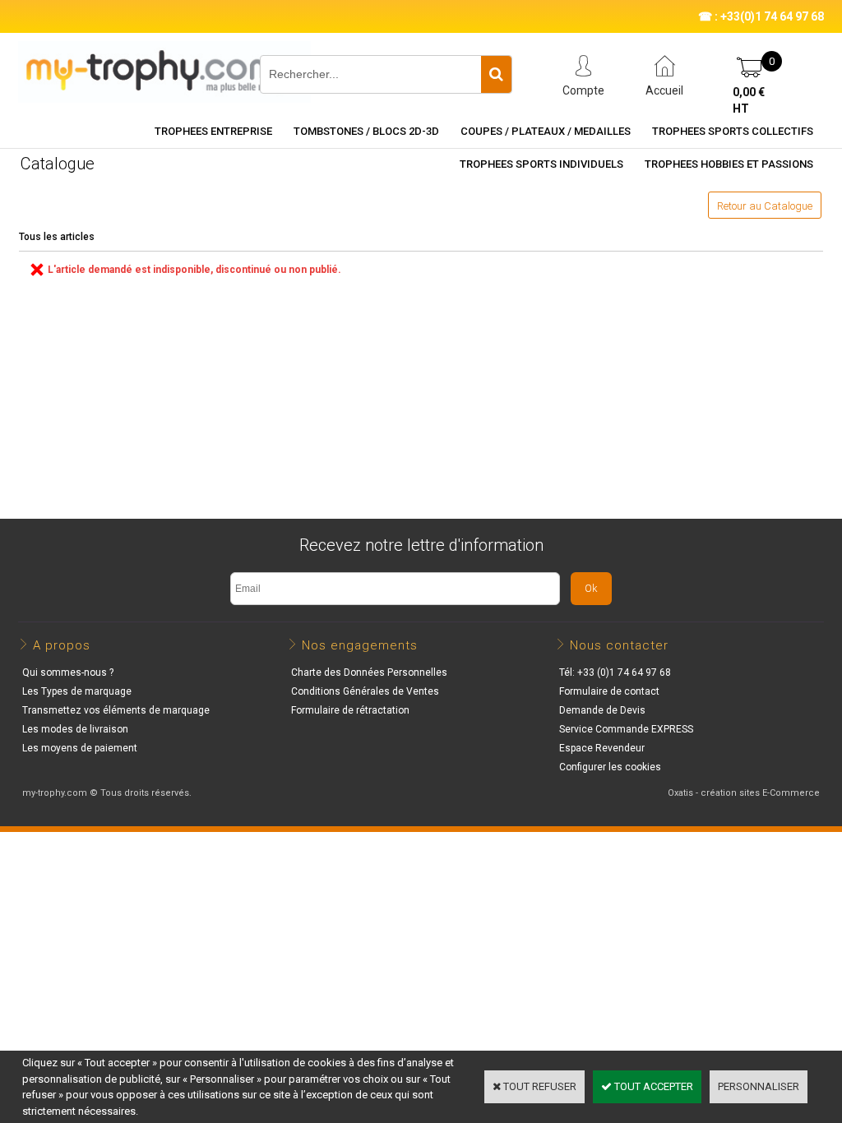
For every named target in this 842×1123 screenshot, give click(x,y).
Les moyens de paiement (79, 748)
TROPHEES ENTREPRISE (213, 131)
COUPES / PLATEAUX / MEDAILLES (545, 131)
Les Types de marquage (77, 691)
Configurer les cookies (610, 767)
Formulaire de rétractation (350, 710)
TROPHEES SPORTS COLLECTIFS (732, 131)
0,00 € (749, 100)
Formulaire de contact (609, 691)
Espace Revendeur (602, 748)
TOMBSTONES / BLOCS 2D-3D (366, 131)
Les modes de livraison (75, 729)
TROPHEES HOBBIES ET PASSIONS (729, 164)
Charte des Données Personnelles (369, 672)
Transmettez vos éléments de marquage (116, 710)
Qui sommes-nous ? (67, 672)
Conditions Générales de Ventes (365, 691)
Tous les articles (57, 237)
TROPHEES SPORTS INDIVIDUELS (541, 164)
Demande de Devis (602, 710)
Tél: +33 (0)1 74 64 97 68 (615, 672)
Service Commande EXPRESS (626, 729)
